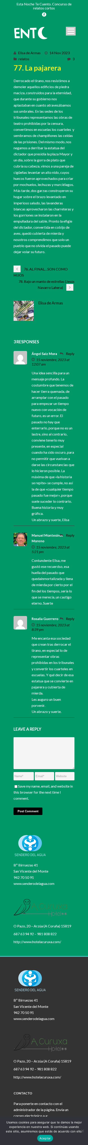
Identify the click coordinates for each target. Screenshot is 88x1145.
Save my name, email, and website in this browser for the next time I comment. (43, 792)
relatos (24, 59)
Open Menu (71, 31)
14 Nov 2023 (59, 53)
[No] (82, 1131)
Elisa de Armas (29, 53)
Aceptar (45, 1138)
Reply (70, 354)
